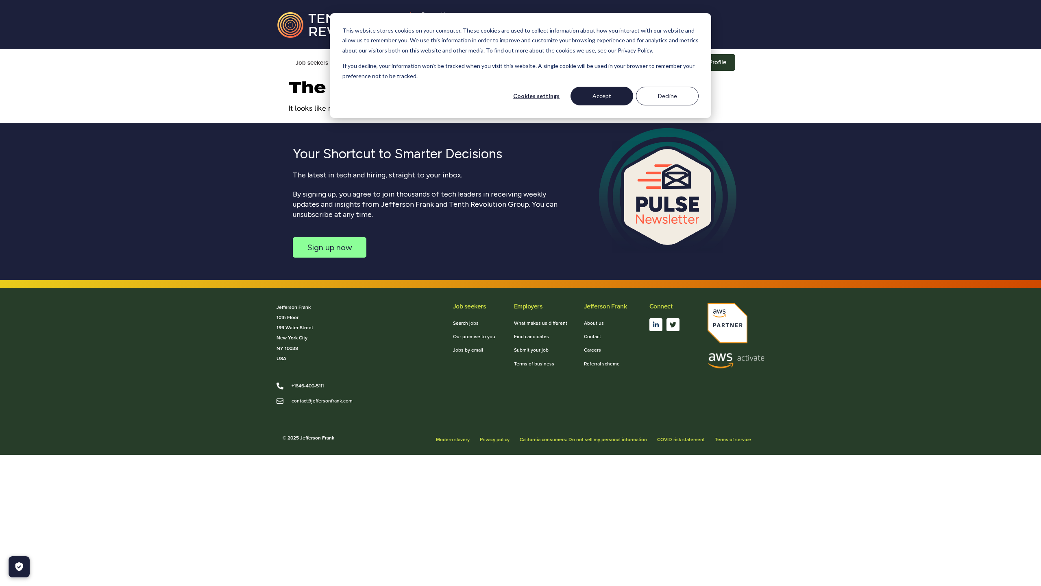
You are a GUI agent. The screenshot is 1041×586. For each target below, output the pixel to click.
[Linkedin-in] (655, 324)
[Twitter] (672, 324)
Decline (667, 95)
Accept (601, 95)
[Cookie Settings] (19, 567)
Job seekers (312, 62)
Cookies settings (536, 95)
